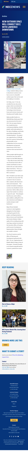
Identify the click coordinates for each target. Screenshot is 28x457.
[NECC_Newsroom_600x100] (11, 7)
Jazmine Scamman (5, 36)
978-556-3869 (5, 367)
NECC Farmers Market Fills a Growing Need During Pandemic (13, 331)
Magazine (14, 406)
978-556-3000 (14, 389)
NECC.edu (13, 1)
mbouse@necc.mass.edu (8, 369)
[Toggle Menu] (24, 7)
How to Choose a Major (8, 304)
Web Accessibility (21, 441)
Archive (5, 345)
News (14, 403)
